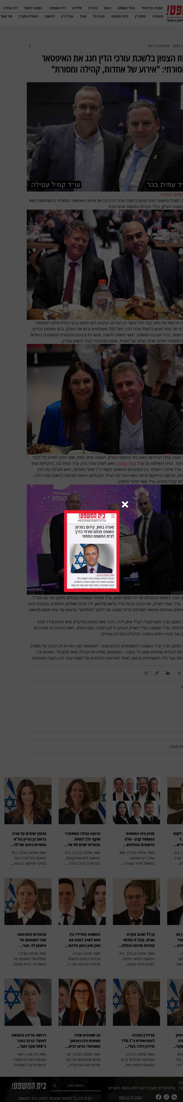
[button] (125, 504)
